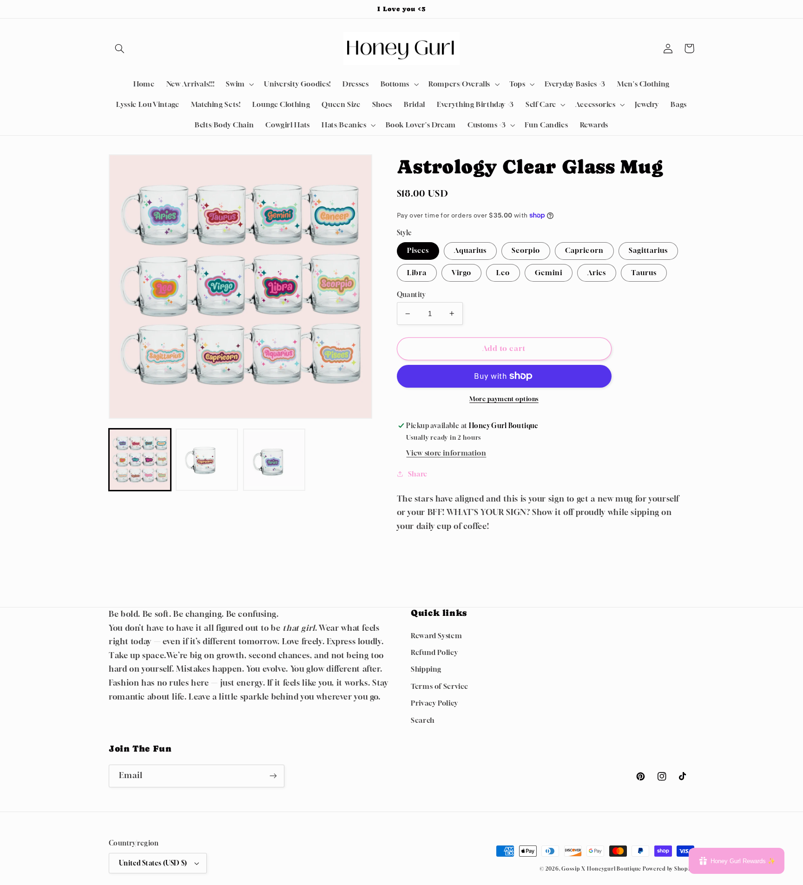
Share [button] (418, 474)
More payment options (504, 399)
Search (422, 720)
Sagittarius (648, 250)
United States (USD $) (153, 863)
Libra (417, 273)
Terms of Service (439, 686)
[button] (119, 48)
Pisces (418, 250)
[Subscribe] (273, 776)
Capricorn (584, 250)
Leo (503, 273)
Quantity (411, 294)
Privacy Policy (434, 703)
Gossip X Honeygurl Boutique (602, 869)
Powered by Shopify (668, 869)
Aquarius (470, 250)
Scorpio (526, 250)
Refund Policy (434, 652)
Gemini (548, 273)
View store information (446, 453)
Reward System (436, 636)
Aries (596, 273)
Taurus (644, 273)
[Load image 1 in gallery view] (140, 460)
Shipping (426, 669)
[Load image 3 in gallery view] (274, 460)
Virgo (461, 273)
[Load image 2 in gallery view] (207, 460)
